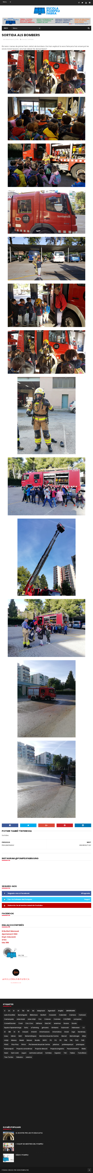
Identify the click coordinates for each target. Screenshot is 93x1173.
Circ (40, 1019)
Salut (6, 1053)
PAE (65, 1040)
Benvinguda (22, 1015)
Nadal (21, 1040)
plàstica (56, 1044)
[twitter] (82, 2)
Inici (6, 28)
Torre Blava (82, 1053)
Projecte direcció (41, 1049)
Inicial (24, 39)
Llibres (13, 1036)
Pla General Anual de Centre (39, 1044)
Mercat (64, 1036)
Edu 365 (5, 942)
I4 (14, 1032)
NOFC (45, 1040)
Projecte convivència (24, 1049)
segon (24, 1053)
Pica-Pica (15, 1044)
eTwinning (35, 1028)
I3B (9, 1032)
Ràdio (84, 1049)
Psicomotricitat (73, 1049)
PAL (71, 1040)
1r (4, 1011)
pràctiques (80, 1044)
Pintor (23, 1044)
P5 (60, 1040)
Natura (29, 1040)
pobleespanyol (67, 1044)
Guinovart (65, 1028)
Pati (76, 1040)
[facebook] (79, 2)
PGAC (6, 1044)
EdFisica (39, 1023)
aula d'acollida (9, 1015)
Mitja (84, 1036)
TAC (65, 1053)
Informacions (45, 1032)
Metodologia (74, 1036)
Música (13, 1040)
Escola (74, 1023)
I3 (4, 1032)
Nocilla (37, 1040)
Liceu (6, 1036)
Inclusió (25, 1032)
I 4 (83, 1028)
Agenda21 (51, 1011)
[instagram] (89, 2)
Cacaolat (52, 1015)
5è (23, 1011)
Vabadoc (19, 1057)
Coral (21, 1023)
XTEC (4, 940)
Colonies (57, 1019)
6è (28, 1011)
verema (29, 1057)
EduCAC (48, 1023)
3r (13, 1011)
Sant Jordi (15, 1053)
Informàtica (57, 1032)
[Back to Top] (89, 1170)
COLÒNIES (67, 1019)
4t (18, 1011)
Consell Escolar (10, 1023)
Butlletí (43, 1015)
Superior (58, 1053)
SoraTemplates (23, 1170)
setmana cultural (35, 1053)
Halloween (76, 1028)
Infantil (34, 1032)
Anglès (60, 1011)
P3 (51, 1040)
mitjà (6, 1040)
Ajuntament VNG (9, 934)
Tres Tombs (8, 1057)
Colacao (47, 1019)
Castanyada (9, 1019)
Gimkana (54, 1028)
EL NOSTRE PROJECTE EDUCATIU (29, 1133)
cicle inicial (21, 1019)
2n (9, 1011)
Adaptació (41, 1011)
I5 (18, 1032)
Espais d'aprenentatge (12, 1028)
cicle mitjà (31, 1019)
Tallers (72, 1053)
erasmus (57, 1023)
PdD (82, 1040)
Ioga (73, 1032)
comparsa (77, 1019)
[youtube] (86, 2)
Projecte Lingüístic (57, 1049)
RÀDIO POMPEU (22, 1155)
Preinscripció (9, 1049)
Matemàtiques (30, 1036)
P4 (56, 1040)
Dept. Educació (9, 937)
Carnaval (82, 1015)
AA (33, 1011)
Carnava (72, 1015)
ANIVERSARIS (70, 1011)
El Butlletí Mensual (10, 931)
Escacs (66, 1023)
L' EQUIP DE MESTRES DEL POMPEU (29, 1144)
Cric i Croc (29, 1023)
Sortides (30, 39)
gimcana (45, 1028)
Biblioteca (34, 1015)
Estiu (26, 1028)
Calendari (62, 1015)
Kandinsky (81, 1032)
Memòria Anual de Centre (48, 1036)
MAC (20, 1036)
